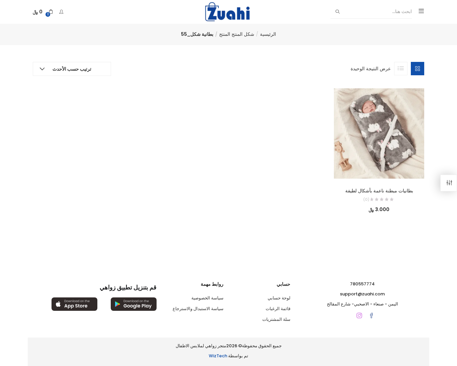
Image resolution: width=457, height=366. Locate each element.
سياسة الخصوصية (207, 298)
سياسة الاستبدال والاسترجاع (198, 308)
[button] (43, 12)
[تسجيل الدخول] (60, 11)
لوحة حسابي (279, 298)
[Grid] (417, 68)
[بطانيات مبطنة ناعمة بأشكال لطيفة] (379, 133)
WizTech (218, 356)
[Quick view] (386, 169)
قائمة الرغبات (278, 308)
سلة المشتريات (276, 319)
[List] (400, 68)
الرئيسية (268, 34)
